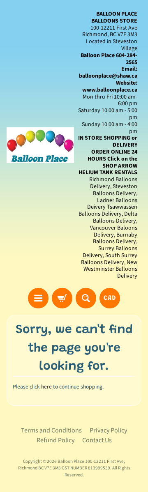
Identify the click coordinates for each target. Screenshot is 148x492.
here (46, 387)
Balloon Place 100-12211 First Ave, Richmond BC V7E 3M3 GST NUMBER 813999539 (71, 464)
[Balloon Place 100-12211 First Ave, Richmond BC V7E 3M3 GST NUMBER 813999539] (40, 145)
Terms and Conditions (51, 430)
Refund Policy (55, 440)
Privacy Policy (108, 430)
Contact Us (97, 440)
